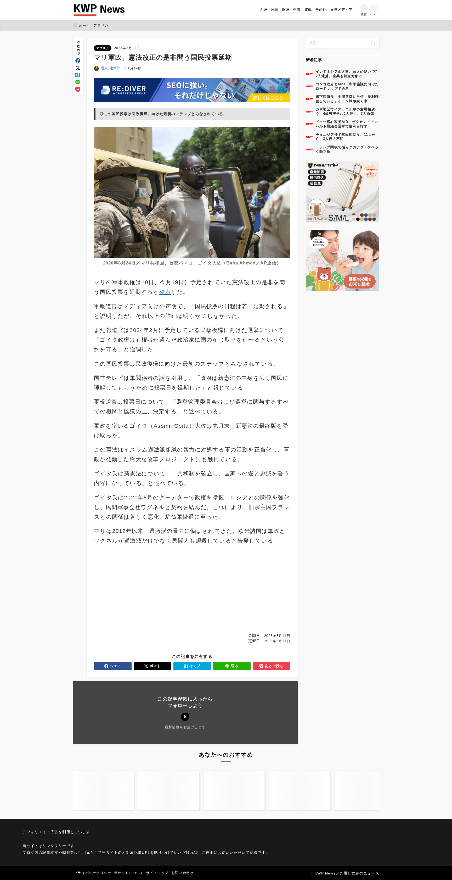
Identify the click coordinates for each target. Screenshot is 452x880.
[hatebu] (77, 74)
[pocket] (77, 89)
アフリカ (102, 48)
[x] (77, 67)
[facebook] (77, 60)
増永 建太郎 (111, 68)
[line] (77, 82)
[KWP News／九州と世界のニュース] (99, 10)
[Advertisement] (142, 589)
